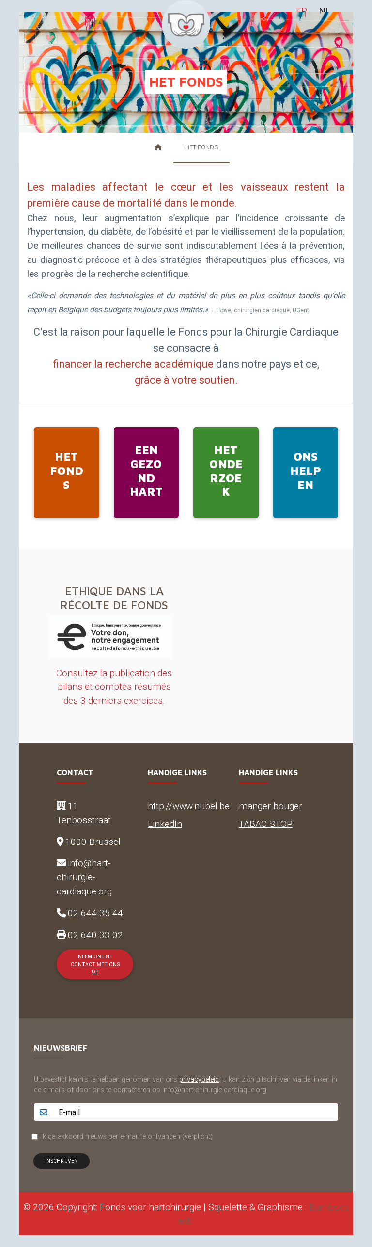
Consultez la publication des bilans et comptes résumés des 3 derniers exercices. (114, 687)
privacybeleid (199, 1079)
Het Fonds (201, 147)
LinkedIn (165, 823)
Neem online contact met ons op (95, 964)
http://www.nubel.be (189, 805)
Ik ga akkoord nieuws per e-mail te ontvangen (127, 1136)
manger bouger (270, 805)
